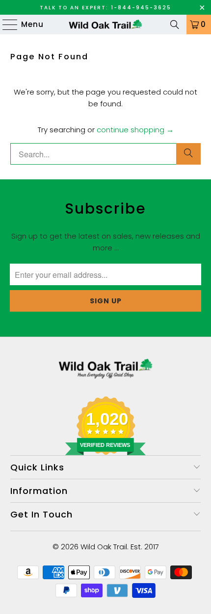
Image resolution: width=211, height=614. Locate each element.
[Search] (174, 24)
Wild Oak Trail (103, 546)
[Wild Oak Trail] (105, 24)
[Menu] (5, 24)
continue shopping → (135, 129)
